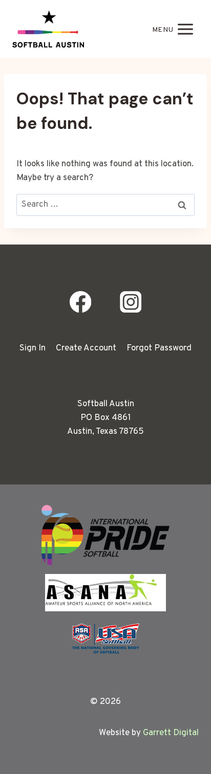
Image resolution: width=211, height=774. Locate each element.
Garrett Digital (171, 733)
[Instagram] (130, 302)
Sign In (32, 348)
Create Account (86, 348)
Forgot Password (159, 348)
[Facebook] (80, 302)
